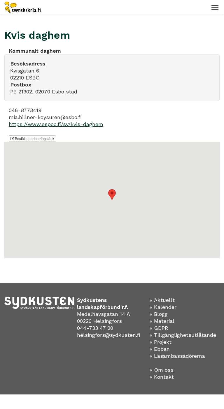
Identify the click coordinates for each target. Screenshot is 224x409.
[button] (215, 7)
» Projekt (161, 342)
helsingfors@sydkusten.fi (108, 335)
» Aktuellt (162, 300)
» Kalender (163, 307)
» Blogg (159, 314)
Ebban (162, 349)
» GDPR (159, 328)
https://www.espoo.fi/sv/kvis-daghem (56, 124)
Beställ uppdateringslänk (34, 138)
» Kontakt (162, 377)
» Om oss (162, 370)
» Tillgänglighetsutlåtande (183, 335)
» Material (162, 321)
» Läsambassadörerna (177, 356)
